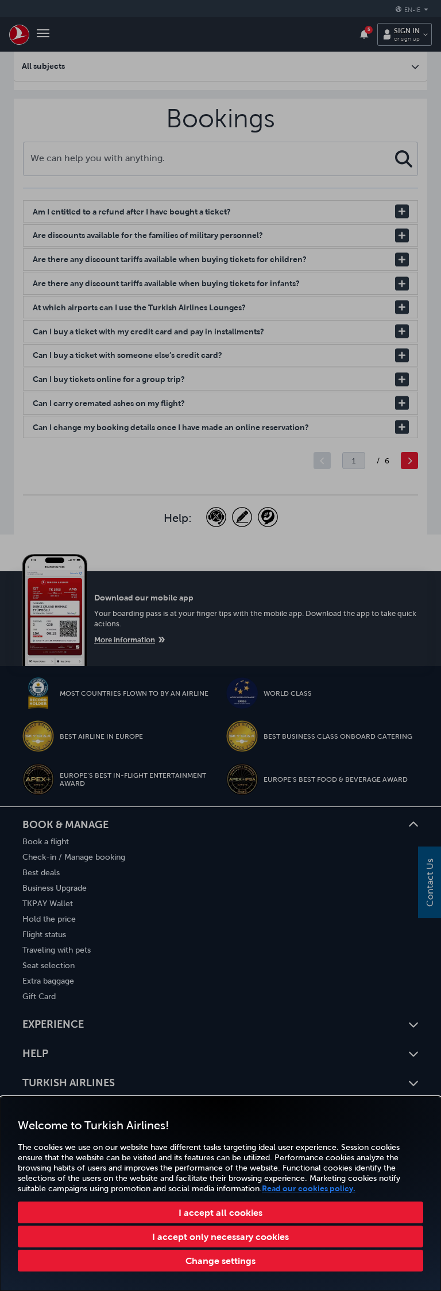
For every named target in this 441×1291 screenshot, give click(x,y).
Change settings (220, 1260)
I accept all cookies (220, 1212)
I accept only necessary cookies (220, 1236)
